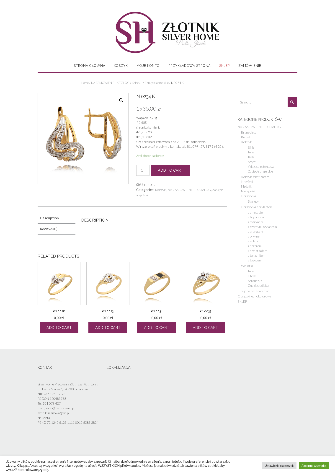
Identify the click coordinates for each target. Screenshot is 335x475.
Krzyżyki (247, 181)
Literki (252, 276)
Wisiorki (247, 266)
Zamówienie (249, 65)
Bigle (251, 147)
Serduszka (255, 281)
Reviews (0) (48, 229)
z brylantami (256, 217)
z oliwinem (255, 236)
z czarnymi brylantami (263, 227)
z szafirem (255, 246)
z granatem (255, 231)
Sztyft (252, 162)
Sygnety (253, 201)
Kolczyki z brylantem (255, 177)
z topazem (255, 260)
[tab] (56, 218)
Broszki (246, 137)
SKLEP (224, 65)
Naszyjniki (248, 191)
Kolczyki (137, 83)
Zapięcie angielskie (157, 83)
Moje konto (148, 65)
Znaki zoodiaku (258, 285)
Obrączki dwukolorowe (253, 291)
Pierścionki (248, 196)
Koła (251, 157)
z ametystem (256, 212)
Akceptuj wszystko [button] (314, 465)
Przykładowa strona (189, 65)
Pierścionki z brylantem (257, 207)
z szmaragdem (257, 251)
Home (85, 83)
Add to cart (170, 170)
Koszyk (121, 65)
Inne (251, 152)
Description (49, 218)
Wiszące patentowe (261, 166)
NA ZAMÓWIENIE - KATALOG (110, 83)
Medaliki (246, 186)
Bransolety (248, 132)
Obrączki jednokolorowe (254, 296)
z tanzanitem (256, 255)
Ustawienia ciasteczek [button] (279, 465)
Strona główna (89, 65)
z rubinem (254, 241)
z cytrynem (255, 222)
